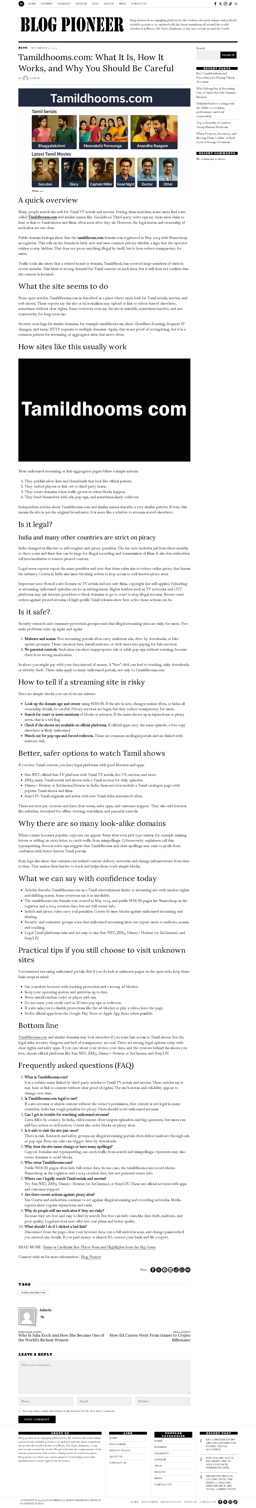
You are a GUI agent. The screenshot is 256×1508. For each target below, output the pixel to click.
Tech (158, 1465)
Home (113, 1437)
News (158, 1478)
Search (200, 48)
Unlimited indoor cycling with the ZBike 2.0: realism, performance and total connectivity (221, 1482)
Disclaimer (117, 1444)
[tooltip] (215, 3)
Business (160, 1447)
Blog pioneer (51, 1500)
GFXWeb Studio (34, 1503)
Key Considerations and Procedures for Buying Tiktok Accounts (215, 78)
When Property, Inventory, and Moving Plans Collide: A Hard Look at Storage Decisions (216, 138)
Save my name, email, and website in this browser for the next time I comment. (69, 1411)
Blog (23, 47)
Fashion (160, 1459)
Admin (35, 78)
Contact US (117, 1462)
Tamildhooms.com (42, 217)
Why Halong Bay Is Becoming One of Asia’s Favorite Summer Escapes (216, 93)
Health (159, 1472)
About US (116, 1456)
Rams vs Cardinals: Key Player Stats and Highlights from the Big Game (99, 1247)
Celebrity (161, 1453)
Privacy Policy (120, 1450)
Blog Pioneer (91, 1256)
